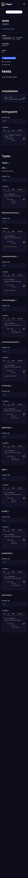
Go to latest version (19, 38)
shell (4, 130)
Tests (4, 121)
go (8, 130)
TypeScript (19, 130)
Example (5, 127)
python (13, 130)
